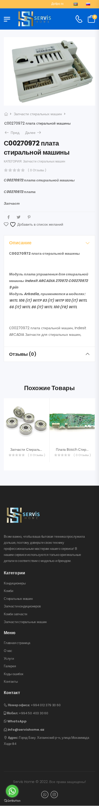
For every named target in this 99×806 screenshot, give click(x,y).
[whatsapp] (44, 794)
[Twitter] (19, 217)
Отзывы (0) (23, 354)
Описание (20, 243)
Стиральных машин (18, 599)
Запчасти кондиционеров (22, 606)
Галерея (10, 666)
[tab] (49, 242)
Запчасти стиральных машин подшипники (45, 449)
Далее (33, 132)
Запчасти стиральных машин (38, 113)
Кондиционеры (15, 583)
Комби (8, 591)
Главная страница (17, 643)
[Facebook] (8, 217)
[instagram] (54, 794)
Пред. (14, 132)
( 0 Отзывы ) (37, 170)
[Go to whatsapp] (12, 791)
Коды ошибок (13, 674)
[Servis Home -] (34, 19)
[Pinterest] (29, 217)
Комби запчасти (15, 614)
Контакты (11, 682)
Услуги (9, 659)
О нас (8, 651)
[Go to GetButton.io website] (12, 800)
